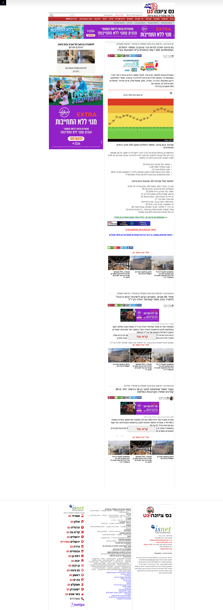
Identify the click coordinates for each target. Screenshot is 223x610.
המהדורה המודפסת (124, 559)
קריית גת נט (127, 580)
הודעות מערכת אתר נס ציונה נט (118, 563)
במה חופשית (105, 538)
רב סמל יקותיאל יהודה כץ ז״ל (161, 324)
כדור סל (120, 520)
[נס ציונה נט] (157, 520)
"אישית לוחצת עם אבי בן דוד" (121, 538)
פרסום (128, 583)
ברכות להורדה (118, 562)
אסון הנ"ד (128, 594)
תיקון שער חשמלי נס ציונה (122, 577)
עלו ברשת (104, 523)
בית (172, 19)
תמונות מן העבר (102, 531)
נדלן (111, 19)
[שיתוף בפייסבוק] (138, 56)
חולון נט (128, 582)
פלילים (129, 23)
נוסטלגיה (127, 530)
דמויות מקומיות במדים (97, 527)
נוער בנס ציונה (85, 19)
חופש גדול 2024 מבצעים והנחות (102, 566)
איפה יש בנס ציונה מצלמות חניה (140, 230)
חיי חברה (139, 19)
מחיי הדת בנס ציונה (115, 517)
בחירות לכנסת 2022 (124, 565)
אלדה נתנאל (148, 544)
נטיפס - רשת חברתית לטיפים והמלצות (118, 572)
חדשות (165, 19)
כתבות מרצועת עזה (125, 589)
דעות (105, 19)
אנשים (130, 19)
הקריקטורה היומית (114, 568)
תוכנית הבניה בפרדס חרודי (122, 585)
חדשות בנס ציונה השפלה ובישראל (147, 44)
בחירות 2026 (71, 19)
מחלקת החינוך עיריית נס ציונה (121, 551)
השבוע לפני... (126, 531)
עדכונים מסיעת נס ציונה (123, 566)
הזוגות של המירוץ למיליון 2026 (121, 596)
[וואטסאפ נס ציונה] (129, 223)
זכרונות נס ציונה (115, 531)
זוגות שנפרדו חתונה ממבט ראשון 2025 (118, 593)
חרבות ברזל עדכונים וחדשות (120, 555)
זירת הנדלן (119, 560)
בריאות (123, 515)
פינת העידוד (127, 557)
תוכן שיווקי (127, 535)
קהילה (148, 19)
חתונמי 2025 (126, 586)
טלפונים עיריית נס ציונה (122, 549)
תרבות (97, 19)
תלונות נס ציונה (111, 541)
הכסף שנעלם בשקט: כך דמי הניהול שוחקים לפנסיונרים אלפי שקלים (140, 235)
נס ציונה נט (169, 44)
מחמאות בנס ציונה (124, 541)
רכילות (129, 523)
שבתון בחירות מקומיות (124, 599)
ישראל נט (127, 576)
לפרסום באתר (108, 15)
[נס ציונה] (159, 16)
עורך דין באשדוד (125, 579)
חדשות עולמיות (119, 23)
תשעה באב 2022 (100, 563)
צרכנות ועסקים (125, 533)
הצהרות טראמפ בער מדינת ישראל (120, 597)
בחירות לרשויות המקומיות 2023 (119, 552)
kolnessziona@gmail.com (159, 540)
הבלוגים (128, 560)
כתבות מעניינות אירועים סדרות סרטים (103, 565)
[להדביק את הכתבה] (117, 248)
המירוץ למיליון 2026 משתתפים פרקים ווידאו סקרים (114, 569)
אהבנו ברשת (111, 559)
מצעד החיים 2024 (125, 591)
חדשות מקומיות (166, 23)
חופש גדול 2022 (106, 562)
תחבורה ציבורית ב (99, 568)
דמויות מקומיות (126, 527)
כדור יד (113, 520)
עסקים (120, 535)
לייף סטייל (120, 19)
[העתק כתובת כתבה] (125, 56)
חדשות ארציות (140, 23)
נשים (103, 559)
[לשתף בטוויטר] (132, 56)
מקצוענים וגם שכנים (108, 535)
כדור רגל (128, 520)
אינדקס (128, 544)
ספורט (156, 19)
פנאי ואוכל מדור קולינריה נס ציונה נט (116, 546)
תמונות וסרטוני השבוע (117, 523)
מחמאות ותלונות (125, 539)
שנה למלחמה (126, 568)
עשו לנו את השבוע (113, 527)
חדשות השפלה (153, 23)
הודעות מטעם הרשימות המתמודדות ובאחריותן (116, 554)
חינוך (129, 515)
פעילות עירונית (113, 515)
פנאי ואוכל (127, 547)
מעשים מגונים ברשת (163, 417)
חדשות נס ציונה (108, 560)
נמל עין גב (128, 588)
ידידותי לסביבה (125, 522)
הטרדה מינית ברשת (150, 417)
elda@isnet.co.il (166, 549)
